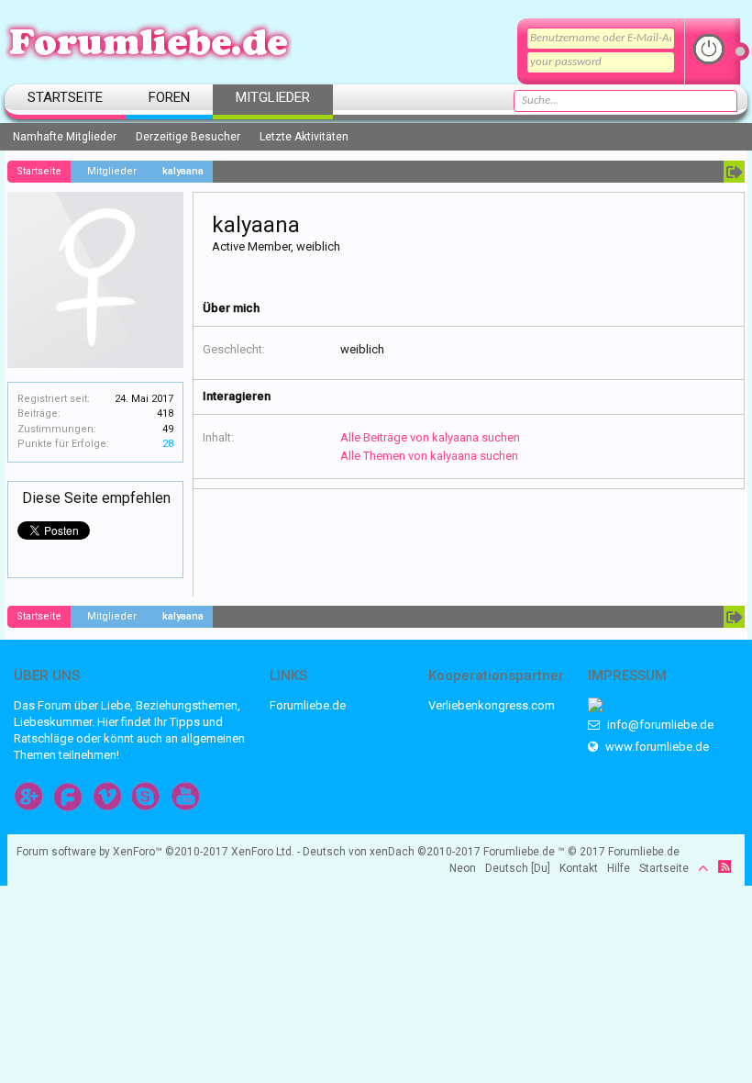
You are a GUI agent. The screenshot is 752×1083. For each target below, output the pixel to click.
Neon (462, 868)
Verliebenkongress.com (491, 705)
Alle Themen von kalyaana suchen (429, 456)
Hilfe (618, 868)
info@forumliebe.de (658, 724)
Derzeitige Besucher (188, 136)
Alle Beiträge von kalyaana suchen (430, 437)
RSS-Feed (724, 866)
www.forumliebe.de (656, 747)
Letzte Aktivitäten (304, 136)
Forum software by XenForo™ (155, 851)
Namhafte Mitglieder (64, 136)
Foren (169, 97)
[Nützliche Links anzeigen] (734, 172)
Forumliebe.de (308, 705)
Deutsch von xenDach (392, 851)
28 (167, 444)
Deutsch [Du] (517, 868)
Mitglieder (273, 97)
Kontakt (578, 868)
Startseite (65, 97)
